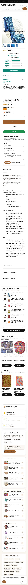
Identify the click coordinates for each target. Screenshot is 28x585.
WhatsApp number (8, 148)
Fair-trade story (7, 442)
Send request (7, 162)
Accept (4, 581)
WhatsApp (14, 131)
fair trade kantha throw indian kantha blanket (19, 389)
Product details (7, 169)
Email (5, 143)
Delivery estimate (8, 265)
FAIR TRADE (14, 565)
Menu (21, 5)
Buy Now (14, 126)
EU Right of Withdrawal (9, 571)
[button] (8, 60)
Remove (5, 295)
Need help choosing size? (10, 278)
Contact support (7, 439)
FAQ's (22, 562)
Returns (17, 559)
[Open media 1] (4, 45)
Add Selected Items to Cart (14, 330)
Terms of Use (7, 565)
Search (24, 9)
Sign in (5, 574)
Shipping (11, 559)
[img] (5, 79)
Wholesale (19, 568)
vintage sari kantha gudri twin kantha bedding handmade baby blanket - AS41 (6, 389)
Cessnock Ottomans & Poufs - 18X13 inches (19, 355)
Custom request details (9, 153)
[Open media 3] (13, 45)
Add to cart (14, 122)
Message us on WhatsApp (9, 451)
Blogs (13, 568)
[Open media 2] (8, 45)
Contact (6, 559)
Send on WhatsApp (16, 162)
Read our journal (16, 439)
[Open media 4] (17, 45)
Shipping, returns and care (10, 272)
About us (17, 562)
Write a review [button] (14, 70)
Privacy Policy (7, 568)
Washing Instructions (8, 562)
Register (11, 574)
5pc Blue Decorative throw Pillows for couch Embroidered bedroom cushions (7, 355)
